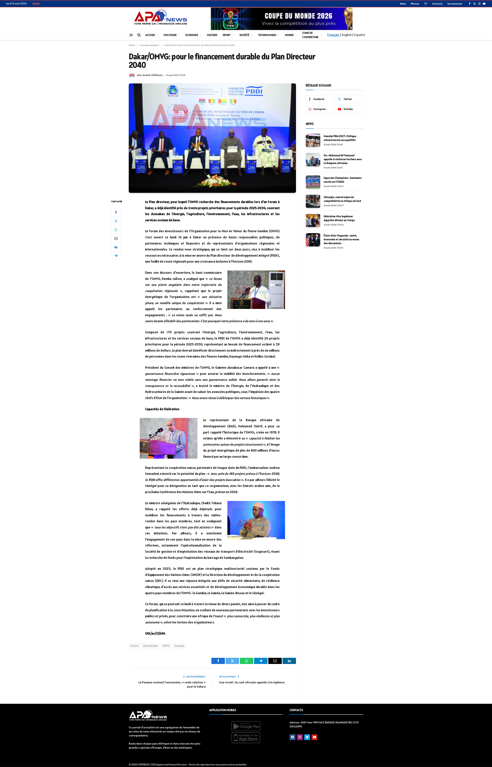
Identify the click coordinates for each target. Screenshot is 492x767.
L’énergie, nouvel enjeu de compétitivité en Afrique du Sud (342, 199)
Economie (191, 35)
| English (346, 35)
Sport (227, 35)
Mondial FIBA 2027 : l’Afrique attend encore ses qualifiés (340, 138)
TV (425, 3)
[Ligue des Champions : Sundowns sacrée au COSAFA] (313, 182)
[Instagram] (300, 737)
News (403, 3)
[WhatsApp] (115, 229)
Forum (134, 645)
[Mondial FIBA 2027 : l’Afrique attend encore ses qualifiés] (313, 140)
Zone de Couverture (310, 35)
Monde (289, 35)
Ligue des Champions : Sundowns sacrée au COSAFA (343, 179)
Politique (170, 35)
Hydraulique (150, 645)
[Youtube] (314, 737)
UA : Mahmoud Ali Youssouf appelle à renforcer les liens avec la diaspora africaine (96, 3)
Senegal (179, 645)
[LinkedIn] (115, 246)
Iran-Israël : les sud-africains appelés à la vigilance (252, 682)
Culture (212, 35)
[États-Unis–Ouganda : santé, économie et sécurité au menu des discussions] (313, 239)
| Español (358, 35)
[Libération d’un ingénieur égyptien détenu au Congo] (313, 220)
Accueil (150, 35)
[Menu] (131, 35)
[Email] (115, 238)
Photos (415, 3)
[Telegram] (115, 255)
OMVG (166, 645)
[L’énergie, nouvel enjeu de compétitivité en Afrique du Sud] (313, 201)
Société (244, 35)
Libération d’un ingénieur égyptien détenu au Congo (339, 218)
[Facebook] (115, 212)
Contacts (437, 3)
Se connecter (454, 3)
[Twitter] (115, 220)
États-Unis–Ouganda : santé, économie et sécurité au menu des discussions (341, 239)
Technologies (267, 35)
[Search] (139, 35)
